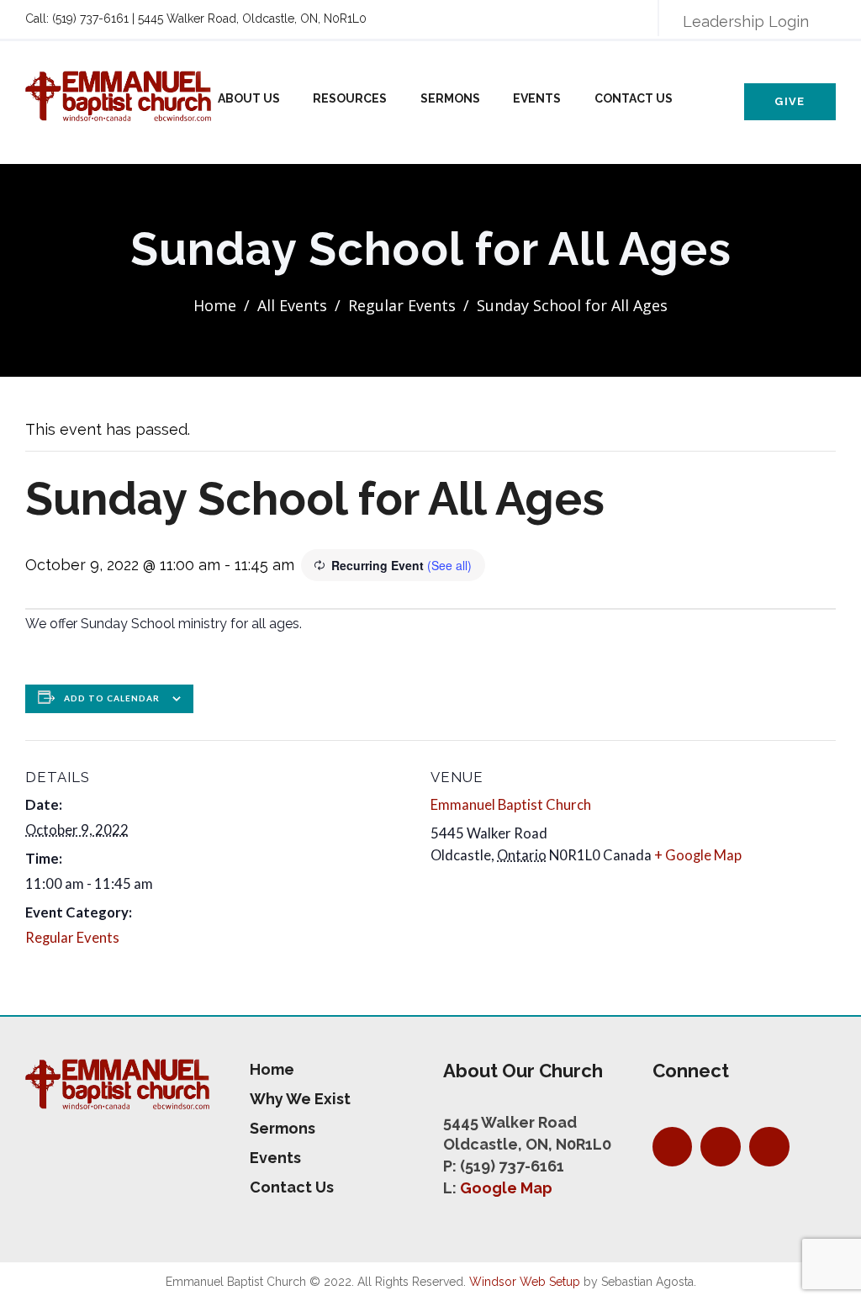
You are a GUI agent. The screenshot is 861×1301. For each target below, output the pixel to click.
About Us (249, 98)
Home (214, 305)
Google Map (506, 1188)
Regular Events (402, 305)
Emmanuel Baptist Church (510, 804)
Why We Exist (300, 1099)
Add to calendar (112, 698)
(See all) (449, 565)
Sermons (450, 98)
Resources (350, 98)
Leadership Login (746, 21)
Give (789, 101)
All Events (292, 305)
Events (537, 98)
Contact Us (633, 98)
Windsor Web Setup (524, 1281)
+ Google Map (698, 855)
